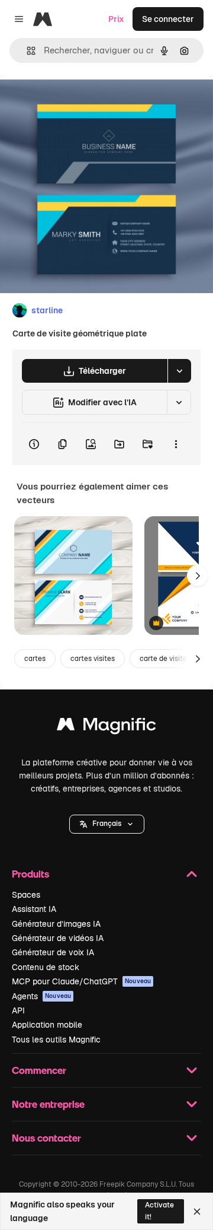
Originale (78, 101)
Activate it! (159, 1210)
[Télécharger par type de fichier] (179, 371)
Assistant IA (34, 909)
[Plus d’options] (176, 444)
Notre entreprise (48, 1104)
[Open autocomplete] (26, 50)
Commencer (39, 1070)
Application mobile (47, 1024)
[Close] (197, 1211)
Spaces (26, 894)
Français (106, 823)
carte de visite (163, 658)
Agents (41, 996)
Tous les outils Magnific (56, 1039)
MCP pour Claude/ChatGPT (81, 981)
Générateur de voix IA (53, 952)
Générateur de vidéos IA (58, 938)
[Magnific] (106, 727)
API (18, 1010)
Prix (116, 19)
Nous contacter (46, 1138)
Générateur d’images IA (56, 923)
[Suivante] (197, 575)
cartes (35, 658)
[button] (106, 824)
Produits (30, 873)
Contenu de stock (45, 967)
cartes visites (92, 658)
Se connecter (168, 19)
